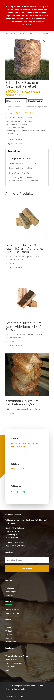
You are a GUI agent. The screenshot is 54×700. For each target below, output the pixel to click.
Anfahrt (8, 638)
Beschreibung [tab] (14, 151)
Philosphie (9, 588)
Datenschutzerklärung (15, 663)
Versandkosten (26, 117)
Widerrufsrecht (12, 659)
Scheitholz (14, 33)
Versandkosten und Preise (16, 656)
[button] (44, 41)
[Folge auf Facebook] (11, 492)
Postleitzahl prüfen (35, 101)
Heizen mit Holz (12, 610)
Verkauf (8, 631)
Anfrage (8, 634)
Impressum (10, 667)
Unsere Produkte (12, 613)
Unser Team (10, 592)
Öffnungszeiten (12, 642)
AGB (7, 670)
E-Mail (8, 627)
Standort (9, 595)
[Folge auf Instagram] (23, 492)
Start (7, 33)
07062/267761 (17, 469)
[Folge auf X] (17, 492)
